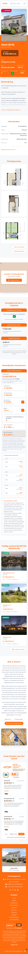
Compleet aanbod (19, 649)
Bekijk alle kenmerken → (8, 149)
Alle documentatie (19, 247)
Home (14, 898)
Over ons (14, 910)
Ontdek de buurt (15, 280)
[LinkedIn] (15, 890)
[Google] (18, 890)
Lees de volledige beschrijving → (11, 110)
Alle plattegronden (19, 251)
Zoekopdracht (14, 919)
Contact (14, 915)
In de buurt (14, 903)
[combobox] (15, 3)
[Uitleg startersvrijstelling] (6, 420)
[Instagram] (13, 890)
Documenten (14, 905)
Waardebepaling (14, 917)
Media (14, 900)
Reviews (14, 912)
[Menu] (24, 3)
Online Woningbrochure (16, 951)
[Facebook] (10, 890)
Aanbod (14, 907)
